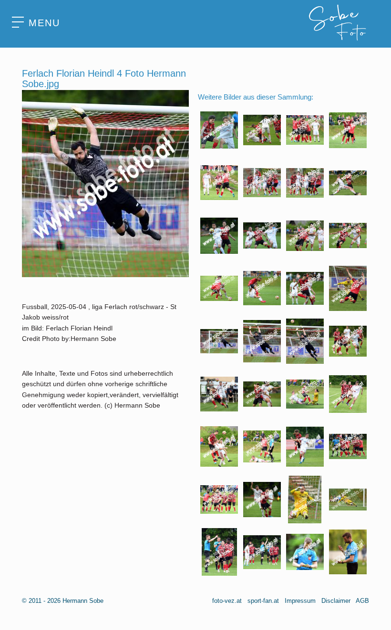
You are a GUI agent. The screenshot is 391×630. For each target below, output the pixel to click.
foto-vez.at (227, 600)
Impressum (300, 600)
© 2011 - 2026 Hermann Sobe (62, 600)
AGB (362, 600)
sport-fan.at (263, 600)
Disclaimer (335, 600)
